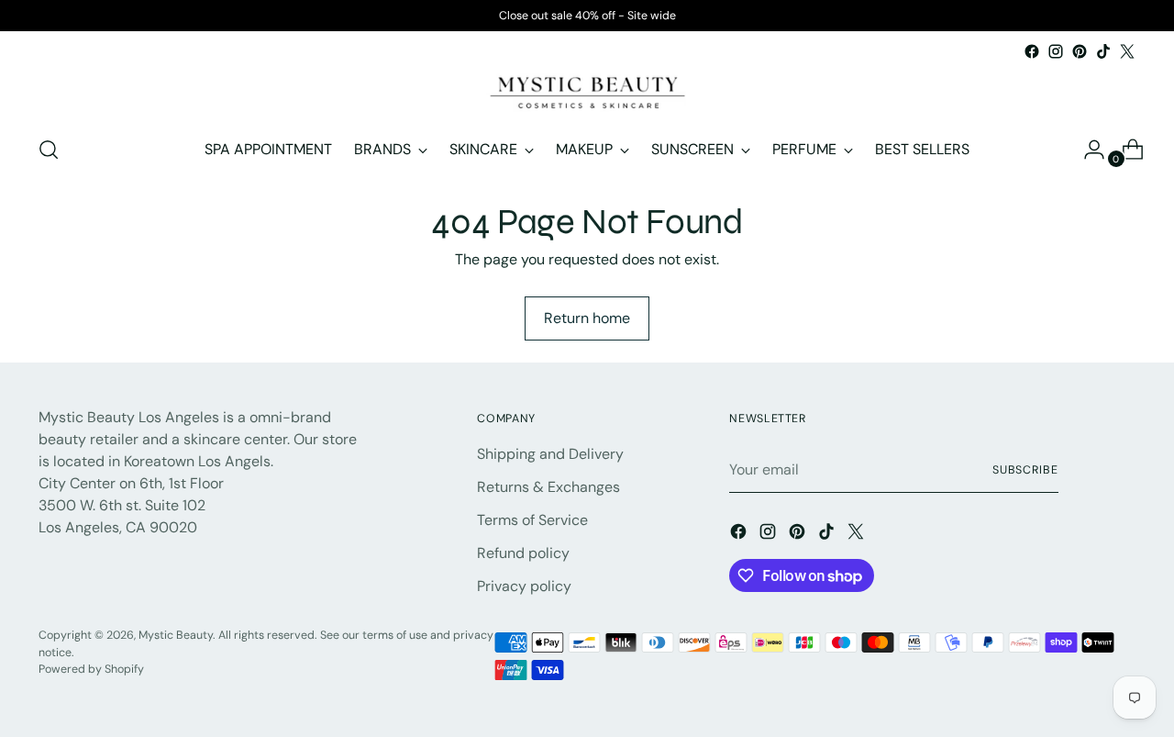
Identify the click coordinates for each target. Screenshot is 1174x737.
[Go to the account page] (1087, 149)
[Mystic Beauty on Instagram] (1055, 51)
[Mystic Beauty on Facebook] (1032, 51)
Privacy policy (524, 586)
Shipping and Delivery (550, 453)
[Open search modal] (48, 149)
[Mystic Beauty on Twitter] (1127, 51)
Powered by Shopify (91, 669)
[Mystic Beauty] (587, 91)
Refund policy (523, 553)
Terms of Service (532, 520)
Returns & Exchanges (548, 487)
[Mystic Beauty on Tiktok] (1103, 51)
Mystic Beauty (175, 635)
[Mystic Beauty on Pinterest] (1079, 51)
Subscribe (1025, 470)
